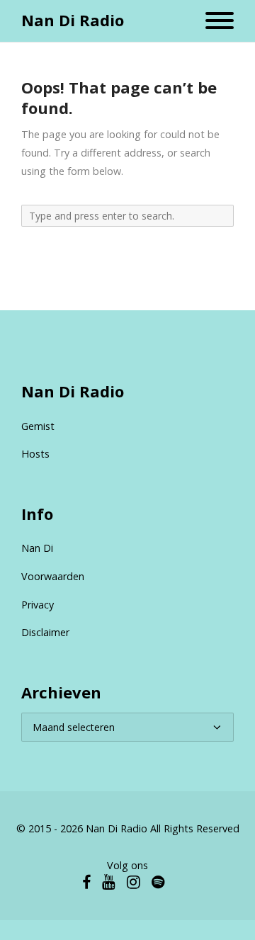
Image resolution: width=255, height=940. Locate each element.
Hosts (35, 453)
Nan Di (37, 548)
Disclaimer (45, 632)
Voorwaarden (52, 576)
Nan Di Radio (72, 20)
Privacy (37, 604)
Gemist (38, 426)
